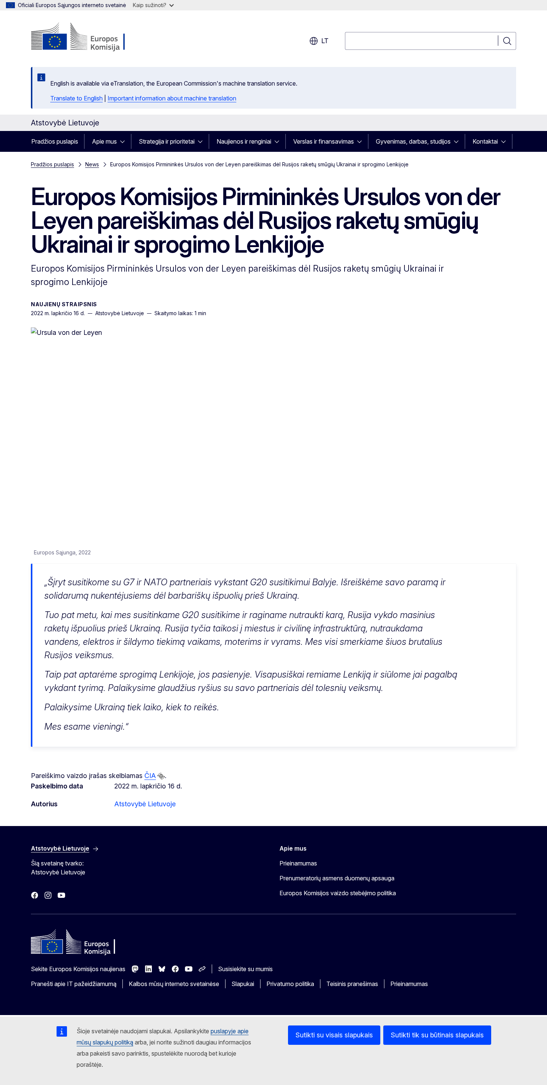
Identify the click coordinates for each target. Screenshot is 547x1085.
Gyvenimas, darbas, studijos (413, 141)
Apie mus (104, 141)
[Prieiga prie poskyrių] (124, 141)
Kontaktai (485, 141)
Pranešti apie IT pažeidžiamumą (73, 984)
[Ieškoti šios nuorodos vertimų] (161, 776)
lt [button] (325, 41)
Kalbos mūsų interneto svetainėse (174, 984)
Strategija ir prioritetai (167, 141)
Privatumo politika (290, 984)
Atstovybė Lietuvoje (145, 804)
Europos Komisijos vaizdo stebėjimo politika (337, 893)
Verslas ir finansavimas (323, 141)
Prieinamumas (298, 863)
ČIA (150, 776)
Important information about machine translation (172, 98)
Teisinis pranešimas (352, 984)
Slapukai (242, 984)
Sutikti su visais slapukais (334, 1035)
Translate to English (76, 98)
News (92, 164)
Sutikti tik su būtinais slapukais (437, 1035)
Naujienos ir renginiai (244, 141)
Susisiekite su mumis (245, 969)
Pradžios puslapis (54, 141)
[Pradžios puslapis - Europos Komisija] (91, 37)
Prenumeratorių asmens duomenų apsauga (336, 878)
